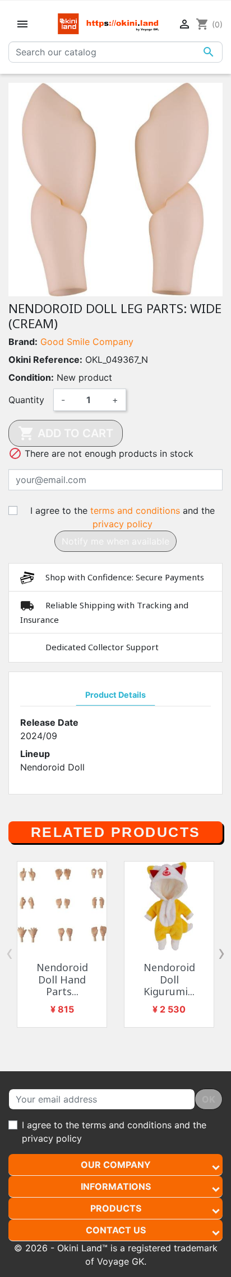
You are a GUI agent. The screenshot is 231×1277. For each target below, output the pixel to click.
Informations (116, 1186)
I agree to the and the (122, 517)
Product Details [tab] (115, 694)
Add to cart (65, 433)
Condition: (31, 377)
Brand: (23, 341)
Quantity (26, 399)
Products (115, 1208)
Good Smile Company (86, 341)
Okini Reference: (45, 359)
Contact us (116, 1230)
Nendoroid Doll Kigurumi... (169, 979)
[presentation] (9, 952)
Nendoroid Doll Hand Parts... (62, 979)
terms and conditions (135, 510)
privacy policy (123, 523)
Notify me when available (115, 541)
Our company (116, 1164)
